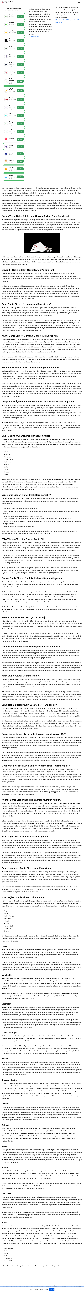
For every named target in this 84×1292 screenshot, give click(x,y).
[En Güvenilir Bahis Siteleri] (9, 2)
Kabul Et (52, 1289)
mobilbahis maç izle (34, 36)
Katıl (21, 16)
